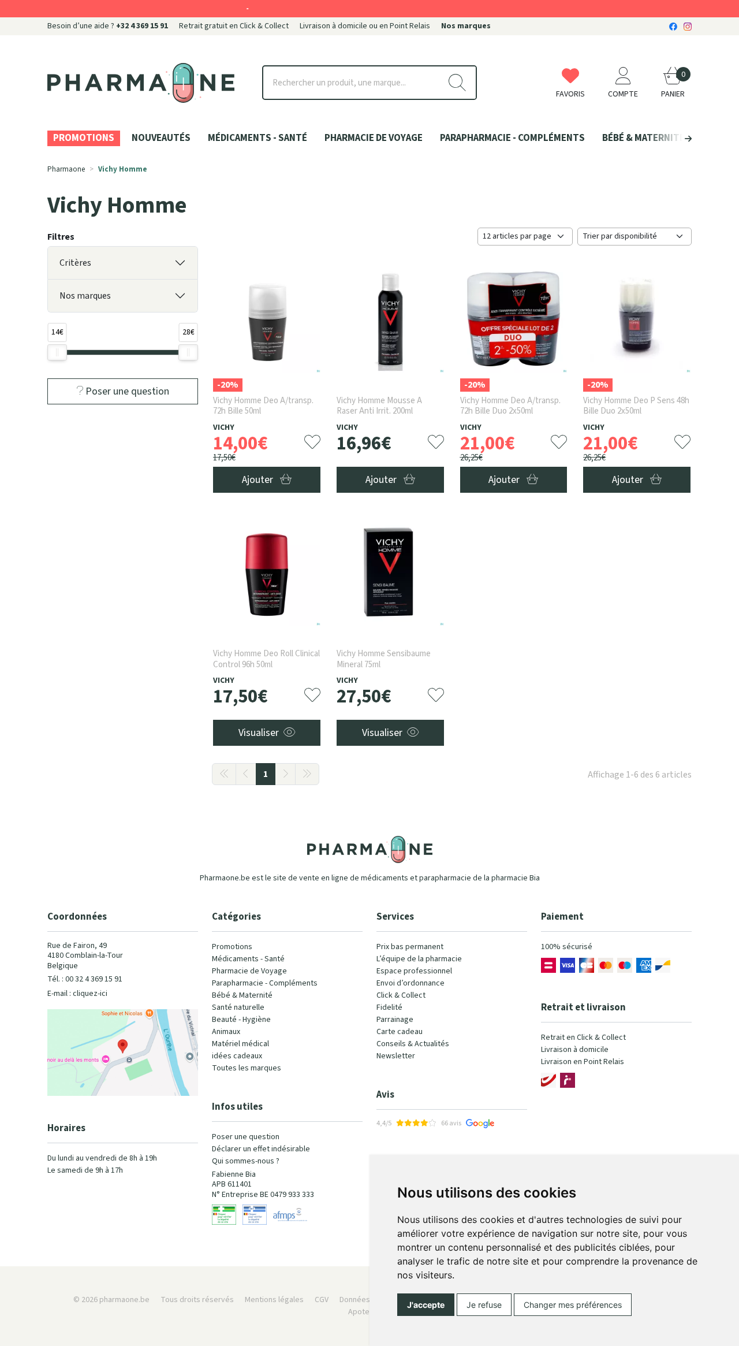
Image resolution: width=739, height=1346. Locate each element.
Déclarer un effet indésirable (261, 1149)
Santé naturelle (238, 1007)
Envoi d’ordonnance (410, 983)
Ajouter (258, 480)
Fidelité (389, 1007)
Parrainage (394, 1019)
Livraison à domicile (575, 1049)
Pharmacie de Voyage (249, 971)
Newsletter (395, 1056)
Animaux (226, 1032)
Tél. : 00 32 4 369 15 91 (84, 979)
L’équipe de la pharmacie (419, 959)
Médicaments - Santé (248, 959)
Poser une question (245, 1137)
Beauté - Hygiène (241, 1019)
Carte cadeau (399, 1032)
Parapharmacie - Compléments (265, 983)
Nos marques (85, 295)
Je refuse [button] (484, 1305)
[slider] (57, 352)
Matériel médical (240, 1044)
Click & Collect (401, 995)
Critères (75, 262)
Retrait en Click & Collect (583, 1037)
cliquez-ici (90, 993)
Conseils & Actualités (412, 1044)
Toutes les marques (246, 1068)
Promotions (232, 947)
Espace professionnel (414, 971)
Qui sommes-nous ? (245, 1161)
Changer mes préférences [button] (573, 1305)
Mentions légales (274, 1300)
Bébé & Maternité (242, 995)
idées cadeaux (237, 1056)
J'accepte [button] (426, 1305)
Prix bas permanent (409, 947)
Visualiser (258, 733)
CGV (322, 1300)
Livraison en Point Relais (582, 1062)
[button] (668, 138)
